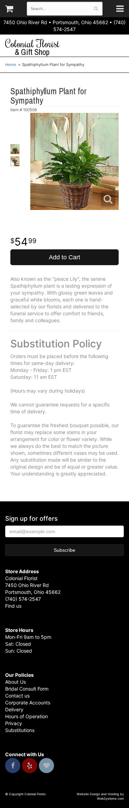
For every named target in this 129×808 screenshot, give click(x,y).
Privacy (13, 723)
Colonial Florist (32, 47)
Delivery (14, 709)
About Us (15, 682)
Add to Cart (64, 257)
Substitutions (19, 730)
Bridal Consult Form (27, 689)
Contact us (17, 696)
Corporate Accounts (27, 702)
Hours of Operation (26, 716)
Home (10, 64)
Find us (13, 606)
